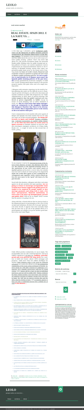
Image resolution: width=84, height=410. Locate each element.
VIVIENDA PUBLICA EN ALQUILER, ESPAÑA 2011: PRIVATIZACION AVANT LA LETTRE (29, 360)
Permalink (14, 376)
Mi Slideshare (58, 69)
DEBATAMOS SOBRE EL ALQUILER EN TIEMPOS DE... (65, 231)
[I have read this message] (82, 408)
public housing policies (31, 377)
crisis (38, 377)
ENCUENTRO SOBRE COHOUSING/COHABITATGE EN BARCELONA (64, 161)
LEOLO (11, 5)
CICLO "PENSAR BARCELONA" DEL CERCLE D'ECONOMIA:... (65, 124)
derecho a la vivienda (61, 257)
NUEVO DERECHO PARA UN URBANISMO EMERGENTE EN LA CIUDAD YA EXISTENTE (30, 329)
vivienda (58, 246)
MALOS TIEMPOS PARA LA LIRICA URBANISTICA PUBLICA (24, 300)
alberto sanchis (60, 209)
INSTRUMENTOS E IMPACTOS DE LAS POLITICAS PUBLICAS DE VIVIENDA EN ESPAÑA (30, 345)
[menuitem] (9, 14)
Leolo (56, 199)
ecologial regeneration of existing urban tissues (31, 121)
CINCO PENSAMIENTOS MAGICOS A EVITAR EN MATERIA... (65, 80)
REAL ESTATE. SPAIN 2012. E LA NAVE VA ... (29, 34)
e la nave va (16, 378)
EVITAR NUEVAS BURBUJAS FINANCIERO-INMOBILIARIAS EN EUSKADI (27, 327)
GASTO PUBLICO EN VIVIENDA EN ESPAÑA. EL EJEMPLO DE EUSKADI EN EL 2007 (29, 353)
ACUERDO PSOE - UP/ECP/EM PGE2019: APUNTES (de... (63, 151)
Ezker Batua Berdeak (61, 252)
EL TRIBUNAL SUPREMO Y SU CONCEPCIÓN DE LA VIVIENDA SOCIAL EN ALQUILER (29, 323)
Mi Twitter (57, 60)
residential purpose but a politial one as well (30, 282)
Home (9, 14)
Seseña (43, 266)
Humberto (58, 176)
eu (40, 377)
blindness (43, 377)
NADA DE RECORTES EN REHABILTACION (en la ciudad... (65, 116)
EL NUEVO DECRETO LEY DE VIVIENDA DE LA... (64, 89)
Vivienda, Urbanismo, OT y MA (39, 376)
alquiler (58, 263)
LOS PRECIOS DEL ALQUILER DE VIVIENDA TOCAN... (64, 107)
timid (19, 262)
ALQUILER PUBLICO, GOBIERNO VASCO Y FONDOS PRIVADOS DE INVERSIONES (29, 358)
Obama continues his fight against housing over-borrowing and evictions (30, 274)
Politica (31, 376)
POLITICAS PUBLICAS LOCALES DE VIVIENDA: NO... (65, 142)
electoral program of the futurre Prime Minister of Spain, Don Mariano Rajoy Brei (30, 164)
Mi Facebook (58, 65)
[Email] (65, 290)
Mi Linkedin (58, 56)
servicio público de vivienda (63, 260)
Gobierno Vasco (60, 255)
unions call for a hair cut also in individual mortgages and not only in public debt (30, 272)
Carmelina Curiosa (61, 230)
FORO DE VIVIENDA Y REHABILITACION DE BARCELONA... (65, 98)
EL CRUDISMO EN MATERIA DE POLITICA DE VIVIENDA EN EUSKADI (26, 368)
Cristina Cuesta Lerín (61, 187)
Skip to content (4, 1)
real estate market (20, 377)
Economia (26, 376)
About (25, 14)
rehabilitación (69, 255)
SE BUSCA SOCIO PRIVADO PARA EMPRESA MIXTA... (65, 133)
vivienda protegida (66, 246)
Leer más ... (58, 40)
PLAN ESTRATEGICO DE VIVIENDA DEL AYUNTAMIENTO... (65, 221)
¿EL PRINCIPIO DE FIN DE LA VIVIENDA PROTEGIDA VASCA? (25, 366)
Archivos (17, 14)
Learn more (52, 408)
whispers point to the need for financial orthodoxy (30, 263)
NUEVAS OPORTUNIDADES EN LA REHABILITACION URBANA (25, 334)
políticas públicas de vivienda (63, 249)
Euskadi (70, 257)
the (39, 264)
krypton (57, 219)
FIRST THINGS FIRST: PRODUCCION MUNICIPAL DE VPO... (64, 200)
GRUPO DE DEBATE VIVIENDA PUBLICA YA (22, 325)
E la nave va (29, 255)
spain (15, 377)
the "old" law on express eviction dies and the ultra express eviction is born (30, 279)
